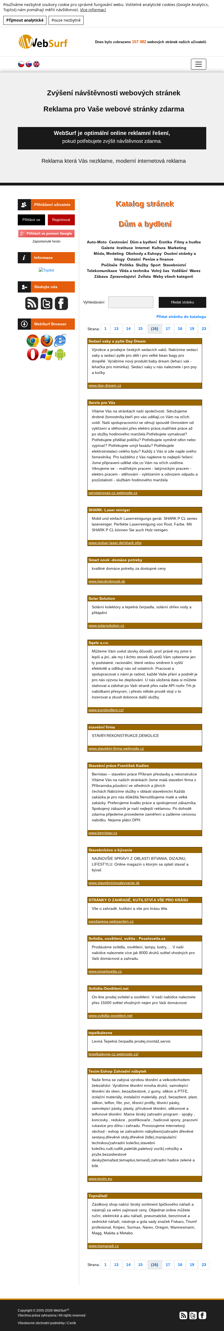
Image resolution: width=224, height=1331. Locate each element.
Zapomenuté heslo (46, 241)
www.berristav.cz (103, 833)
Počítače (109, 265)
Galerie (107, 248)
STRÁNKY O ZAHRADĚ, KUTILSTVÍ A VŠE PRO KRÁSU (138, 900)
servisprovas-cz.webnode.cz (113, 493)
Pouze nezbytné (66, 20)
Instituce (125, 248)
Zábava (101, 276)
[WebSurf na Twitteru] (193, 1315)
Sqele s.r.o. (99, 643)
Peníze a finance (158, 259)
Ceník (71, 1323)
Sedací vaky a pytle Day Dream (117, 341)
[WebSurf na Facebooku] (202, 1315)
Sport (156, 265)
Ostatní (134, 259)
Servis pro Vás (102, 402)
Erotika (165, 242)
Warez (195, 270)
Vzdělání (179, 270)
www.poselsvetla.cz (105, 971)
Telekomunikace (102, 270)
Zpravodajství (123, 276)
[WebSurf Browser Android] (60, 354)
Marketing (177, 248)
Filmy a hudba (187, 242)
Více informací (93, 9)
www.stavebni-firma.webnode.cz (116, 748)
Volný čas (160, 270)
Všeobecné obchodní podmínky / (42, 1323)
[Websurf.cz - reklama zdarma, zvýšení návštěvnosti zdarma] (43, 41)
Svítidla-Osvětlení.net (109, 988)
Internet (142, 248)
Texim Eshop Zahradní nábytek (117, 1071)
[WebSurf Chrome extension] (33, 340)
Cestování (118, 242)
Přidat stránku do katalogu (181, 316)
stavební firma (102, 727)
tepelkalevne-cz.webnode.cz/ (113, 1054)
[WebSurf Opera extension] (33, 354)
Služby (142, 265)
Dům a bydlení (143, 242)
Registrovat (61, 220)
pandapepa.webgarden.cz (111, 921)
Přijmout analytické (24, 20)
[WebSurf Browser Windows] (46, 354)
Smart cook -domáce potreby (115, 560)
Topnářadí (98, 1196)
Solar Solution (102, 598)
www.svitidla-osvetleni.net (110, 1015)
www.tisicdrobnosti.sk (107, 581)
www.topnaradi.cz (104, 1246)
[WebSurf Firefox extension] (46, 340)
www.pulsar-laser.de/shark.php (115, 543)
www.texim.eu (100, 1178)
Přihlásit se (31, 220)
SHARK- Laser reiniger (109, 510)
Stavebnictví (174, 265)
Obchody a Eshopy (144, 253)
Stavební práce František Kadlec (119, 765)
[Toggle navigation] (198, 64)
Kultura (159, 248)
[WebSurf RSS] (183, 1315)
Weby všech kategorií (173, 276)
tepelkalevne (100, 1033)
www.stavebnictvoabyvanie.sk (114, 883)
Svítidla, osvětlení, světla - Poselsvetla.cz (127, 938)
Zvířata (144, 276)
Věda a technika (134, 270)
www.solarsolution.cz (106, 625)
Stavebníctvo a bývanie (110, 850)
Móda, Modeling (109, 253)
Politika (127, 265)
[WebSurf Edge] (60, 340)
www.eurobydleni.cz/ (106, 710)
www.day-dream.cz (105, 385)
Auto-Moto (97, 242)
